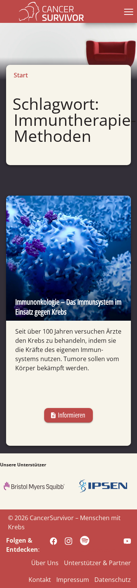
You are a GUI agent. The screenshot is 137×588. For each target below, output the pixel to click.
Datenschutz (112, 579)
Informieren (67, 414)
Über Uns (45, 563)
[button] (127, 11)
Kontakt (40, 579)
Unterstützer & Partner (97, 563)
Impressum (72, 579)
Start (21, 75)
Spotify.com (98, 550)
